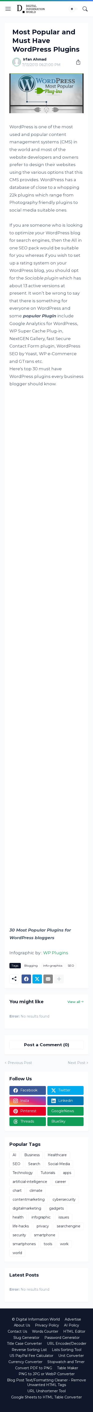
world (17, 1253)
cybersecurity (64, 1199)
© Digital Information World (36, 1319)
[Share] (76, 62)
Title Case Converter (24, 1343)
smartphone (44, 1235)
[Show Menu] (8, 9)
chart (17, 1190)
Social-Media (59, 1164)
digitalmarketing (27, 1208)
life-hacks (21, 1226)
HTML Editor (74, 1331)
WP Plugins (55, 952)
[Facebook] (26, 979)
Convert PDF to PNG (33, 1368)
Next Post (76, 1063)
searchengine (68, 1226)
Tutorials (48, 1173)
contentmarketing (29, 1199)
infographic (41, 1217)
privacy (43, 1226)
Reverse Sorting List (29, 1349)
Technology (23, 1173)
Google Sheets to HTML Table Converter (46, 1397)
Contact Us (17, 1331)
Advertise (73, 1319)
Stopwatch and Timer (66, 1362)
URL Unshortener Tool (46, 1391)
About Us (22, 1325)
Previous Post (20, 1063)
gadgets (56, 1208)
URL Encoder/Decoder (66, 1343)
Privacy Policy (47, 1325)
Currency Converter (25, 1362)
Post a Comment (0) (46, 1044)
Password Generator (62, 1337)
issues (64, 1217)
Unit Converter (71, 1355)
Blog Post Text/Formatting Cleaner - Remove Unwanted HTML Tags (46, 1382)
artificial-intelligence (30, 1181)
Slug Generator (26, 1337)
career (60, 1181)
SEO (71, 965)
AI (14, 1155)
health (18, 1217)
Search (34, 1164)
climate (36, 1190)
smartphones (24, 1244)
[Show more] (59, 979)
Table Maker (67, 1368)
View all (73, 1002)
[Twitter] (37, 979)
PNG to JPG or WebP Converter (47, 1374)
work (64, 1244)
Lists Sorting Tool (66, 1349)
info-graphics (52, 965)
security (19, 1235)
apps (67, 1173)
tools (48, 1244)
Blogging (31, 965)
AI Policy (71, 1325)
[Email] (48, 979)
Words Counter (45, 1331)
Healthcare (57, 1155)
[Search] (85, 9)
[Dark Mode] (73, 9)
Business (32, 1155)
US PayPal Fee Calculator (31, 1355)
